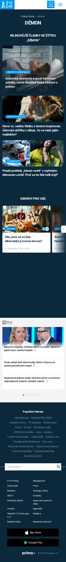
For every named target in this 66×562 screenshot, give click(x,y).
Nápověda (37, 508)
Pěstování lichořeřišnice (21, 446)
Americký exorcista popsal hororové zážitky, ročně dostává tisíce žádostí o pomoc (31, 83)
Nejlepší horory (18, 422)
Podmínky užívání (15, 500)
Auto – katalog (44, 432)
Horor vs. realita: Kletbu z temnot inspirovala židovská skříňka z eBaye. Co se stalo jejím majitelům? (31, 130)
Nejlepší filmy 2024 (41, 417)
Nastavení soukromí (42, 522)
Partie (18, 427)
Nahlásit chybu (14, 522)
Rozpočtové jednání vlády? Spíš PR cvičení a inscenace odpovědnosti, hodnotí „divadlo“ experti (32, 380)
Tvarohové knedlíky (22, 451)
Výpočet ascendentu (47, 446)
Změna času (50, 422)
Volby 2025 (37, 436)
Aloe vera (47, 441)
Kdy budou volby (42, 427)
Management (39, 481)
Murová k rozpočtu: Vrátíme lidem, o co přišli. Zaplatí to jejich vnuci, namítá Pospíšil (32, 349)
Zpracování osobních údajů (42, 502)
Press (35, 486)
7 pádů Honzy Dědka (18, 436)
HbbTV (10, 495)
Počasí (27, 427)
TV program (34, 422)
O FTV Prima (13, 481)
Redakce (37, 513)
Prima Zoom (27, 16)
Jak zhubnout (22, 417)
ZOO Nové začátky (24, 432)
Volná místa (12, 486)
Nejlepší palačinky (44, 451)
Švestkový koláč (33, 456)
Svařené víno (52, 436)
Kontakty (37, 495)
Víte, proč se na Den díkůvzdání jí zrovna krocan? (23, 239)
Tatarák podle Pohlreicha (26, 441)
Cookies (11, 508)
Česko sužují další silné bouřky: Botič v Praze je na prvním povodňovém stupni (29, 364)
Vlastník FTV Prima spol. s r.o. (18, 515)
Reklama (11, 491)
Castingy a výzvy (40, 491)
